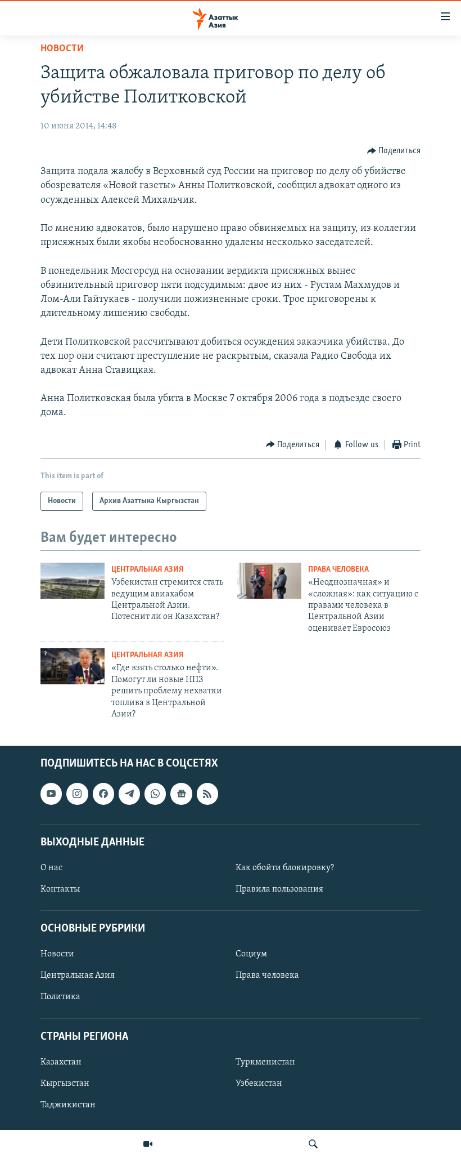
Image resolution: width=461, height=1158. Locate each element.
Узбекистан (259, 1083)
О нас (51, 867)
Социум (251, 954)
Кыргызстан (64, 1083)
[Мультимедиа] (148, 1144)
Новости (62, 49)
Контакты (60, 889)
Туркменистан (265, 1062)
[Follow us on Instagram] (77, 794)
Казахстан (61, 1062)
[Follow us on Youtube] (51, 794)
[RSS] (207, 794)
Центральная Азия (147, 569)
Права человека (338, 569)
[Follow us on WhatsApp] (155, 794)
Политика (60, 997)
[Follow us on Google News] (181, 794)
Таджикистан (68, 1105)
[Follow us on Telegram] (129, 794)
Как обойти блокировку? (285, 867)
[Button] (394, 151)
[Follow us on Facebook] (103, 794)
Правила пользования (279, 889)
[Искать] (313, 1144)
